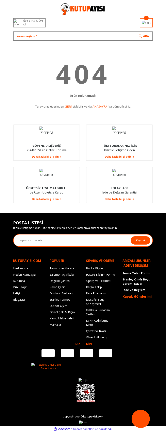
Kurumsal (19, 281)
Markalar (55, 324)
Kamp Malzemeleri (62, 318)
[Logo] (83, 9)
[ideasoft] (62, 429)
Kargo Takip (94, 287)
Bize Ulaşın (20, 287)
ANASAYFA (100, 106)
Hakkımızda (20, 268)
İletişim (17, 293)
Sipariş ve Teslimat (98, 281)
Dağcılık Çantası (60, 281)
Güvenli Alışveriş (96, 337)
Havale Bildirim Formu (100, 274)
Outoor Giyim (58, 306)
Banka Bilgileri (95, 268)
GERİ (68, 106)
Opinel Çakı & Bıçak (62, 312)
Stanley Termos (60, 299)
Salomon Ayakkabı (62, 274)
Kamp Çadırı (57, 287)
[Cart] (146, 22)
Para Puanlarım (96, 293)
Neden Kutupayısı (24, 274)
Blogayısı (19, 299)
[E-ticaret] (82, 429)
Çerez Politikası (96, 331)
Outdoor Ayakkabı (61, 293)
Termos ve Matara (62, 268)
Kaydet (140, 240)
